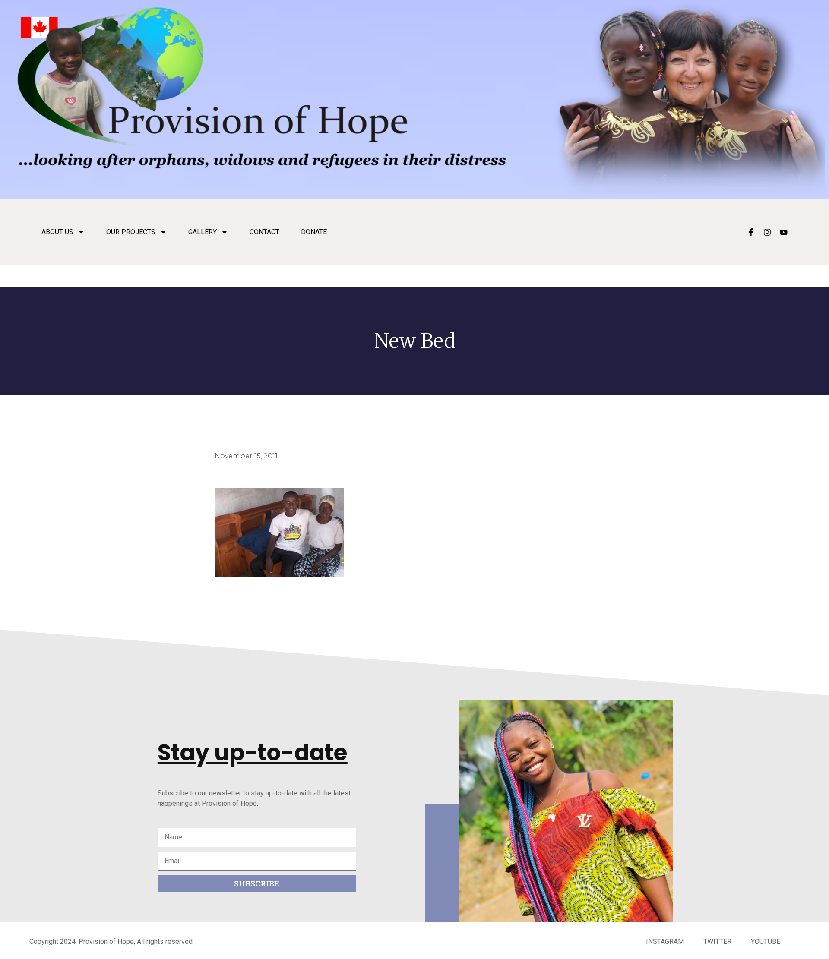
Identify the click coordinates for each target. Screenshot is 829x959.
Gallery (202, 232)
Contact (264, 232)
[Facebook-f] (751, 232)
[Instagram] (767, 232)
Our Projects (130, 232)
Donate (314, 232)
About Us (57, 232)
